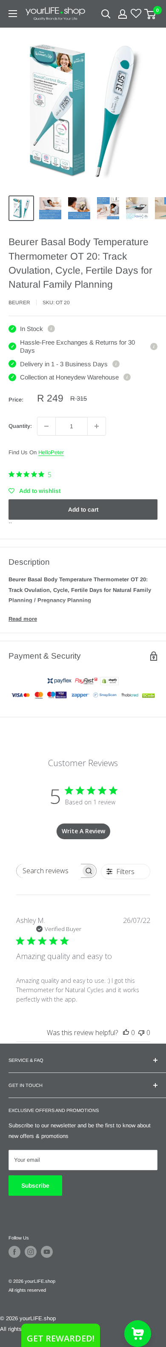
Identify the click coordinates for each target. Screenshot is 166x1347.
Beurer (19, 303)
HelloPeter (51, 452)
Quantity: (20, 426)
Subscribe (35, 1185)
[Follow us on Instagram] (31, 1252)
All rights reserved (27, 1290)
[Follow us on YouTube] (47, 1252)
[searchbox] (49, 871)
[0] (150, 14)
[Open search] (106, 14)
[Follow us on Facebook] (14, 1252)
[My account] (122, 14)
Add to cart (83, 509)
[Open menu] (13, 13)
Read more (23, 619)
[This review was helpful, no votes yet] (126, 1032)
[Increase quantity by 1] (97, 426)
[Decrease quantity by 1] (46, 426)
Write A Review (83, 831)
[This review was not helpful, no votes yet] (141, 1032)
